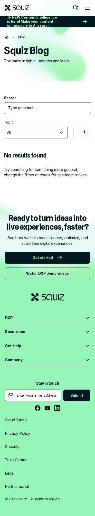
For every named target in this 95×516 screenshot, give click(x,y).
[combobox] (45, 108)
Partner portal (17, 486)
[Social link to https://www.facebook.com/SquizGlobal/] (38, 408)
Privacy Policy (17, 433)
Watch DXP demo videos (47, 273)
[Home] (7, 37)
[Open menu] (87, 8)
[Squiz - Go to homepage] (17, 8)
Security (12, 446)
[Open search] (75, 8)
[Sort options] (85, 132)
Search (10, 98)
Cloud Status (16, 419)
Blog (21, 37)
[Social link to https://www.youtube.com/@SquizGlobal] (47, 408)
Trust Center (16, 459)
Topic (9, 122)
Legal (9, 473)
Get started (43, 258)
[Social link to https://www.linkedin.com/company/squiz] (57, 408)
